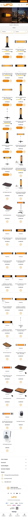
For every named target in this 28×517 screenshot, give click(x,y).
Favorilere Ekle (11, 57)
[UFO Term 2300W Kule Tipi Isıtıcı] (20, 89)
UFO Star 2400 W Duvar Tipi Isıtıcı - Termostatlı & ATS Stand (20, 146)
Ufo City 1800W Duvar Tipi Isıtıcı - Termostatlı (7, 376)
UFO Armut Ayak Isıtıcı (21, 398)
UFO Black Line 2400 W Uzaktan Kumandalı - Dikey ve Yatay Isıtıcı (7, 330)
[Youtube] (17, 493)
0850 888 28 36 (7, 481)
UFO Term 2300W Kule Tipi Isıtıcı (21, 98)
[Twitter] (11, 493)
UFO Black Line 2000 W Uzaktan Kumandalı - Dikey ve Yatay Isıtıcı (7, 284)
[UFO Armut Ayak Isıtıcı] (20, 390)
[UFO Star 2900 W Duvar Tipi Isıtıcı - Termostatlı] (7, 89)
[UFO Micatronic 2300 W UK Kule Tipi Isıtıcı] (20, 113)
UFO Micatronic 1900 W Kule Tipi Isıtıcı (7, 146)
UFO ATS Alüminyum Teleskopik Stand (7, 122)
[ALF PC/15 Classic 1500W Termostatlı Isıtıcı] (20, 207)
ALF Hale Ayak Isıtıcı (7, 215)
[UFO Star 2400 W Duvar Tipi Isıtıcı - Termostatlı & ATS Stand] (20, 137)
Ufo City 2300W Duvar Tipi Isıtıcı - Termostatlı (21, 353)
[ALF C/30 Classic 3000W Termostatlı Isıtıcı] (20, 253)
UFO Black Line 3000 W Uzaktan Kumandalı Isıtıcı (21, 307)
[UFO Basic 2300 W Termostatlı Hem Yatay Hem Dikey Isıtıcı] (20, 65)
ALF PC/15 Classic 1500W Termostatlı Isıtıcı (20, 216)
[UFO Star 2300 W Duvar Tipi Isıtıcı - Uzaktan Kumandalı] (7, 413)
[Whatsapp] (20, 493)
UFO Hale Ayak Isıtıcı (7, 398)
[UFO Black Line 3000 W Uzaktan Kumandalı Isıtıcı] (20, 299)
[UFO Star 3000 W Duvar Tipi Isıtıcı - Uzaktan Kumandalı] (7, 65)
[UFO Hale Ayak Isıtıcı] (7, 390)
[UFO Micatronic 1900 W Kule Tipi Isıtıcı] (7, 137)
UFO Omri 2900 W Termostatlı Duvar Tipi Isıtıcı (20, 284)
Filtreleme (4, 31)
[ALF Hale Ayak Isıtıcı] (7, 207)
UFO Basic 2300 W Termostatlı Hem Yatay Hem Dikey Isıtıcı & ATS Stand (7, 169)
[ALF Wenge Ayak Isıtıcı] (7, 184)
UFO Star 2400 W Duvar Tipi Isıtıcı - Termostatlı (20, 50)
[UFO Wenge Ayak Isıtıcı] (20, 367)
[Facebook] (8, 493)
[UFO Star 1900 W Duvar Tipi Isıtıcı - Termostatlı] (7, 230)
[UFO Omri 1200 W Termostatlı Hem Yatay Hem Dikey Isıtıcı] (20, 230)
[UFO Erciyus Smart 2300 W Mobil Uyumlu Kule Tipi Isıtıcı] (20, 160)
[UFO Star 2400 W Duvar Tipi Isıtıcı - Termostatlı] (20, 41)
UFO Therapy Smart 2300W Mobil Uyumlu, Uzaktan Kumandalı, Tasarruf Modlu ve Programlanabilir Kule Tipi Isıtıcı (20, 193)
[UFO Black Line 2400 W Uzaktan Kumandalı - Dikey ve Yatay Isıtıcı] (7, 322)
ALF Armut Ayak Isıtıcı (7, 352)
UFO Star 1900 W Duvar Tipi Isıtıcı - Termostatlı (7, 239)
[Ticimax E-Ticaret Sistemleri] (14, 512)
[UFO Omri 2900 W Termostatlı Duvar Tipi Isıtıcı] (20, 276)
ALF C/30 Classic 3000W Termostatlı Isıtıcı (20, 261)
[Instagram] (14, 493)
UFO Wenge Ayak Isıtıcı (20, 375)
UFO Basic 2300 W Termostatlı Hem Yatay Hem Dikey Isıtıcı (20, 74)
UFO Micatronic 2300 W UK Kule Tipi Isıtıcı (21, 122)
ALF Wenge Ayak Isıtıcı (7, 192)
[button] (4, 47)
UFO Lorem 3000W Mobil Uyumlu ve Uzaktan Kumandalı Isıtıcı (7, 307)
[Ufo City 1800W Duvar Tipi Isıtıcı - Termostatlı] (7, 367)
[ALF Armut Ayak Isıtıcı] (7, 345)
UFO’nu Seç (23, 1)
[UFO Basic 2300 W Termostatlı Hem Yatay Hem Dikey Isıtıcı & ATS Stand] (7, 160)
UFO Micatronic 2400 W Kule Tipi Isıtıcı (7, 50)
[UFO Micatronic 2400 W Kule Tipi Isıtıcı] (7, 41)
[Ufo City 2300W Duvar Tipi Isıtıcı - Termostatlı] (20, 345)
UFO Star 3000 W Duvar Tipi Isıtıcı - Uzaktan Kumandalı (7, 74)
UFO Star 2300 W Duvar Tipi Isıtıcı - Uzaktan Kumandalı (7, 422)
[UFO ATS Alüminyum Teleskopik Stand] (7, 113)
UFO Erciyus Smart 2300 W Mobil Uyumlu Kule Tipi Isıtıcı (20, 169)
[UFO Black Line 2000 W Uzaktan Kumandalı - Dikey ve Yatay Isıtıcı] (7, 276)
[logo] (14, 497)
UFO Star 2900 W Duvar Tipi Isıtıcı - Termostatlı (7, 98)
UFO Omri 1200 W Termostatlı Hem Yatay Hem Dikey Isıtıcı (20, 239)
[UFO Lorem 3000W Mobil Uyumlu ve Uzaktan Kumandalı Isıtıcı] (7, 299)
